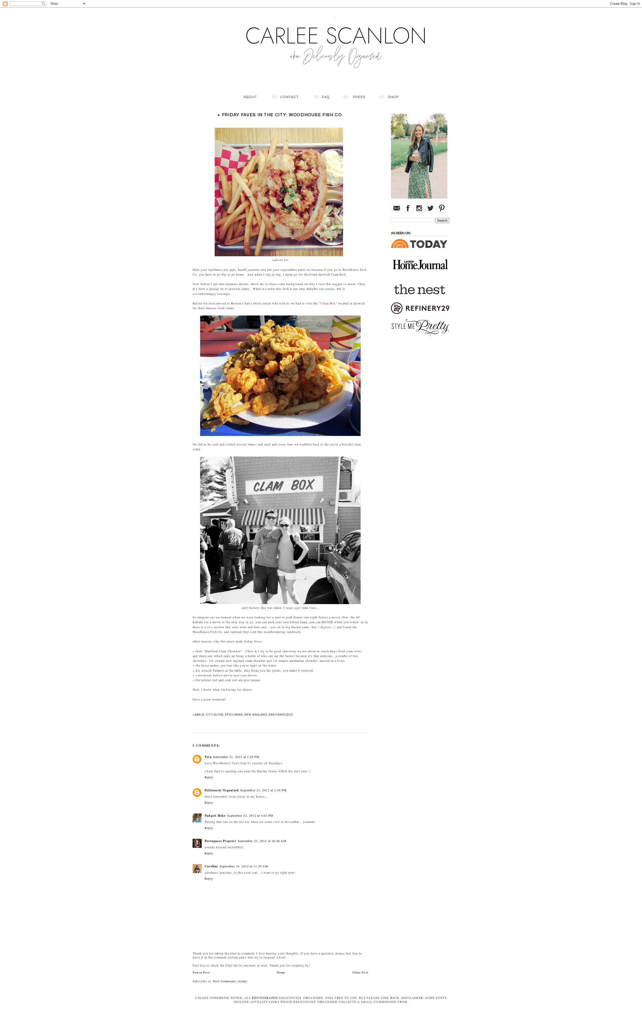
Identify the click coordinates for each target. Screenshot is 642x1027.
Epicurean (234, 714)
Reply (209, 777)
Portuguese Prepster (220, 841)
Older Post (360, 972)
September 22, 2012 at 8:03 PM (250, 815)
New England (255, 714)
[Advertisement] (406, 416)
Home (281, 972)
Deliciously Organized (222, 790)
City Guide (214, 714)
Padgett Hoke (215, 815)
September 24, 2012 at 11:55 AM (244, 866)
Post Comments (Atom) (230, 981)
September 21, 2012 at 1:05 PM (236, 757)
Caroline (211, 866)
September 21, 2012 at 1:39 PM (263, 790)
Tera (208, 757)
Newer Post (201, 972)
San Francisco (281, 714)
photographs (265, 998)
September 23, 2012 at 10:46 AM (262, 841)
